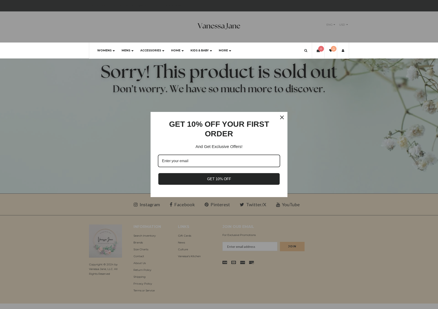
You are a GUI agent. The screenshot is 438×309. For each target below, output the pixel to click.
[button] (306, 50)
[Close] (281, 117)
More (223, 50)
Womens (104, 50)
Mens (126, 50)
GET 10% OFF (219, 179)
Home (175, 50)
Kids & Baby (199, 50)
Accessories (150, 50)
